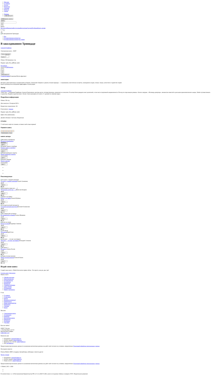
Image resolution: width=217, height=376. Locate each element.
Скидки (29, 28)
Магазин (6, 2)
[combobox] (108, 22)
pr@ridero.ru (9, 343)
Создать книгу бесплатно (8, 273)
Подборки (35, 28)
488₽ (2, 193)
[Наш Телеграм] (5, 371)
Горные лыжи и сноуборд (8, 148)
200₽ (2, 151)
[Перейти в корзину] (4, 30)
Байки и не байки (6, 198)
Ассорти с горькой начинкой (9, 181)
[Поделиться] (2, 72)
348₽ (2, 164)
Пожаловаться (5, 74)
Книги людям (41, 28)
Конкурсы (7, 6)
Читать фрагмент (5, 54)
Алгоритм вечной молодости (9, 206)
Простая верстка (9, 279)
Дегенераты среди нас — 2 (8, 189)
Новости (6, 9)
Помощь (6, 14)
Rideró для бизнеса (9, 289)
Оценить (10, 67)
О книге (3, 76)
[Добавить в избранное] (2, 69)
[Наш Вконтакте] (5, 369)
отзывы (7, 76)
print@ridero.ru (17, 340)
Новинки (6, 316)
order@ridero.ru (21, 341)
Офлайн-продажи (9, 277)
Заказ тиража (8, 286)
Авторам (6, 8)
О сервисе (7, 3)
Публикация (7, 288)
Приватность (8, 301)
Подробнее (4, 65)
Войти (2, 20)
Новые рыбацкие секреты (8, 154)
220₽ (2, 261)
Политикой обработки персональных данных (86, 346)
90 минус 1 (4, 249)
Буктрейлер (7, 282)
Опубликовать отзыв (6, 133)
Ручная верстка (8, 280)
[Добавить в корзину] (7, 56)
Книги (6, 298)
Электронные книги (10, 313)
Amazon (11, 109)
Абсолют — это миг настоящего (10, 240)
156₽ (2, 157)
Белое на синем (5, 223)
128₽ (2, 252)
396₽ (2, 227)
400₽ (2, 185)
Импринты (10, 28)
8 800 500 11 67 (5, 333)
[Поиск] (2, 24)
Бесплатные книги (9, 318)
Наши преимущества (10, 303)
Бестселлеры (16, 28)
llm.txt (5, 307)
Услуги (6, 5)
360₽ (2, 144)
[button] (108, 24)
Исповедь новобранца (7, 141)
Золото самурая (5, 161)
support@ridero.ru (16, 338)
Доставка (6, 322)
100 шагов (4, 232)
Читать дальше (5, 354)
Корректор (7, 283)
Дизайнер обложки (9, 285)
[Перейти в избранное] (2, 30)
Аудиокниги (7, 315)
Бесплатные (23, 28)
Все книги (4, 28)
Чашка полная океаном (7, 257)
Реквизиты (7, 304)
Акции (6, 11)
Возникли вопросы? (10, 300)
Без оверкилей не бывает (8, 215)
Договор (6, 306)
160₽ (2, 219)
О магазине (7, 297)
